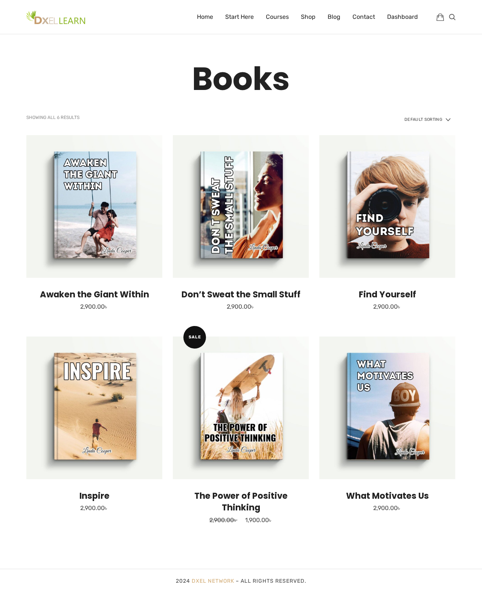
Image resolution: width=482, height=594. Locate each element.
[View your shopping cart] (440, 17)
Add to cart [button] (94, 206)
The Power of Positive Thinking (241, 501)
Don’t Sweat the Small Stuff (241, 294)
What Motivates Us (387, 496)
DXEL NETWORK (213, 581)
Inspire (94, 496)
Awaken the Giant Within (94, 294)
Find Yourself (387, 294)
